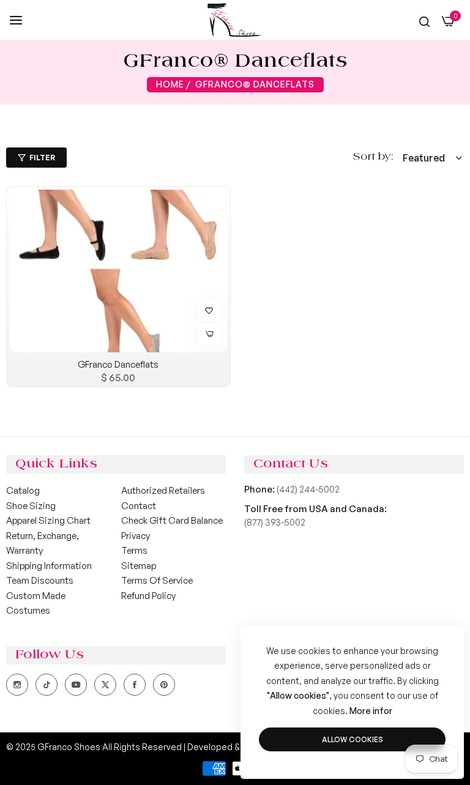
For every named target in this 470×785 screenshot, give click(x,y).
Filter (42, 157)
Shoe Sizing (31, 506)
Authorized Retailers (163, 490)
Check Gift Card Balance (172, 520)
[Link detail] (17, 685)
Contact (138, 506)
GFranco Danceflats (118, 364)
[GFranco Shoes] (235, 20)
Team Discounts (39, 580)
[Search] (424, 21)
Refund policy (148, 595)
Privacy (135, 535)
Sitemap (138, 565)
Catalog (23, 490)
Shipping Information (49, 565)
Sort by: (373, 157)
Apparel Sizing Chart (48, 520)
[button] (207, 309)
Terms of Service (157, 580)
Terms (134, 550)
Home (170, 84)
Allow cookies (352, 739)
